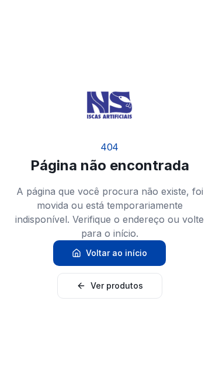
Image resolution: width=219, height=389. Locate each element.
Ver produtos (117, 285)
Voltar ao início (116, 253)
